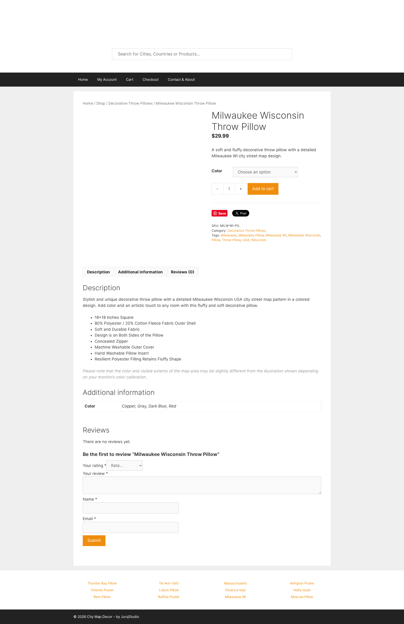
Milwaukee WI (276, 235)
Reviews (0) (182, 272)
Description (98, 272)
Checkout (151, 79)
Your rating (94, 465)
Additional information (140, 272)
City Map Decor (111, 16)
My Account (107, 79)
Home (83, 79)
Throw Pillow (231, 240)
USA (246, 240)
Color (217, 171)
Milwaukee (229, 235)
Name (90, 499)
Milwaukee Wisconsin (304, 235)
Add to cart (263, 188)
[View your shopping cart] (324, 80)
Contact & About (181, 79)
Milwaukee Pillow (251, 235)
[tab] (98, 272)
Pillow (216, 240)
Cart (129, 79)
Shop (100, 103)
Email (89, 518)
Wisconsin (258, 240)
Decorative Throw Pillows (130, 103)
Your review (95, 473)
